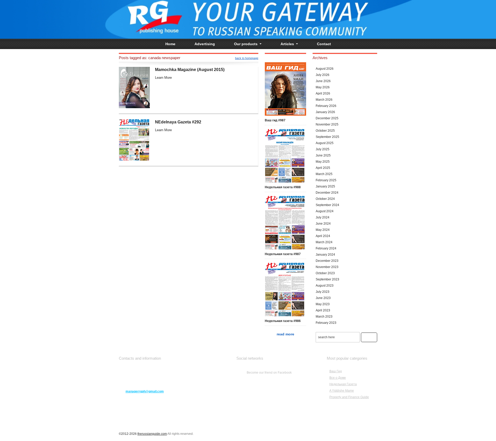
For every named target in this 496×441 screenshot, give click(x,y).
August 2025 (325, 143)
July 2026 (322, 75)
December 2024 (327, 192)
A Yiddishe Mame (341, 390)
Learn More (163, 78)
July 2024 (322, 217)
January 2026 (325, 112)
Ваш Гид (335, 371)
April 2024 (323, 236)
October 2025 (325, 130)
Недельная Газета (343, 384)
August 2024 (325, 211)
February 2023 (326, 323)
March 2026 (324, 99)
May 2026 (323, 87)
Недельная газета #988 (283, 187)
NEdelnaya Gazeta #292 (178, 122)
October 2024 (325, 199)
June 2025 (323, 155)
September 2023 (327, 279)
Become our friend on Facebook (269, 372)
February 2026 (326, 106)
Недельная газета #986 (283, 321)
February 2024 (326, 248)
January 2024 (325, 254)
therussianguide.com (152, 434)
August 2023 (325, 285)
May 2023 (323, 304)
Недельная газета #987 (283, 254)
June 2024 (323, 223)
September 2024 (327, 205)
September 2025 (327, 137)
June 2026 (323, 81)
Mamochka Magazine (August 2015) (189, 69)
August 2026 (325, 68)
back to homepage (246, 58)
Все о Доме (337, 378)
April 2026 (323, 93)
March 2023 (324, 316)
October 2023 (325, 273)
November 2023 (327, 267)
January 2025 (325, 186)
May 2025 (323, 161)
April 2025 (323, 168)
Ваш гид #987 (275, 120)
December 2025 (327, 118)
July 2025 (322, 149)
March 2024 (324, 242)
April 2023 (323, 310)
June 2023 (323, 298)
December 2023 (327, 261)
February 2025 (326, 180)
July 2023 (322, 292)
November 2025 (327, 124)
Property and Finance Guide (349, 397)
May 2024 (323, 230)
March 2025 (324, 174)
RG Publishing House (248, 19)
